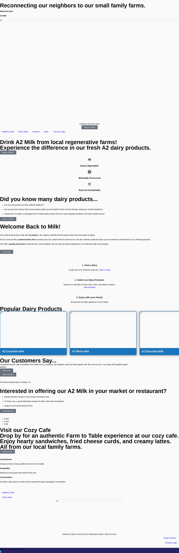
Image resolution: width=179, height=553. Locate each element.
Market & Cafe (8, 132)
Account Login (59, 132)
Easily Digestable (89, 166)
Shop (46, 132)
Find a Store (23, 132)
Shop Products (170, 538)
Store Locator (105, 270)
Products (36, 132)
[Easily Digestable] (89, 159)
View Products (90, 287)
